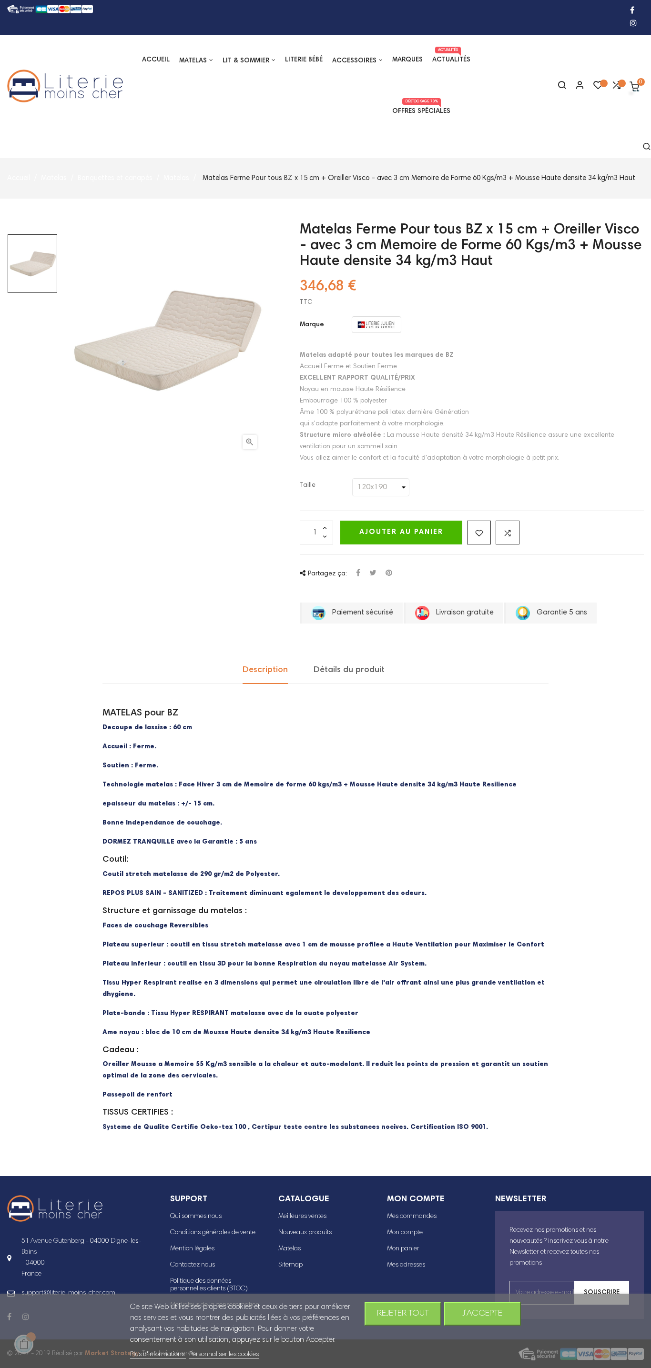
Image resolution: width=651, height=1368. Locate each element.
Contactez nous (192, 1265)
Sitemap (290, 1265)
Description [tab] (265, 670)
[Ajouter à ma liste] (479, 532)
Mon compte (405, 1232)
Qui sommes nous (196, 1216)
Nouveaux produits (305, 1232)
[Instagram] (633, 24)
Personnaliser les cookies (224, 1354)
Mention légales (192, 1249)
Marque (312, 325)
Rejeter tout (403, 1313)
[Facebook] (632, 11)
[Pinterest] (389, 574)
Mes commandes (412, 1216)
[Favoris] (598, 87)
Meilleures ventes (302, 1216)
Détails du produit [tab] (349, 670)
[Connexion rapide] (576, 86)
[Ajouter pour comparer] (507, 532)
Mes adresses (406, 1265)
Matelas (289, 1249)
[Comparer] (616, 87)
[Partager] (358, 574)
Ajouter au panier (401, 532)
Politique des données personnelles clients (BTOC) (209, 1285)
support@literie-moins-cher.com (68, 1293)
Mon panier (403, 1249)
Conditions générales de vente (212, 1232)
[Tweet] (372, 574)
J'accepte (482, 1313)
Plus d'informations (158, 1354)
